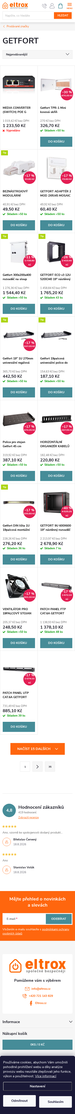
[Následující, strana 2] (37, 766)
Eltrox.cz (40, 1003)
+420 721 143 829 (41, 996)
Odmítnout (19, 1100)
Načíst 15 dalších (34, 749)
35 (50, 766)
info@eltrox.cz (40, 989)
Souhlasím (56, 1102)
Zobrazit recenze (28, 817)
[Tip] (56, 335)
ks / (37, 1045)
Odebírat (58, 919)
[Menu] (69, 5)
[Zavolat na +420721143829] (44, 6)
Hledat (63, 15)
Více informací (45, 1076)
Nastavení (37, 1086)
